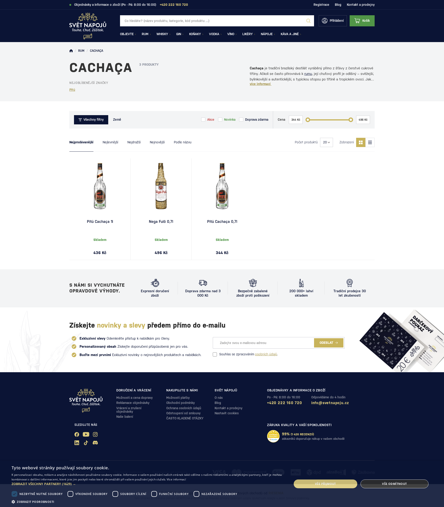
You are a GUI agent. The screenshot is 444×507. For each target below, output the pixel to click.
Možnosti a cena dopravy (134, 397)
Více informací (176, 479)
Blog (338, 4)
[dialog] (222, 484)
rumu (308, 74)
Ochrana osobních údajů (183, 408)
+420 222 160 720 (284, 403)
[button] (148, 484)
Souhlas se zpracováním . (248, 354)
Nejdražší (134, 142)
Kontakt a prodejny (361, 4)
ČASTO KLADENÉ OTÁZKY (185, 418)
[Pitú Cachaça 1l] (99, 186)
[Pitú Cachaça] (222, 186)
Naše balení (124, 416)
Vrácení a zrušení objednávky (128, 409)
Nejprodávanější (81, 142)
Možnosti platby (178, 397)
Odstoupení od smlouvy (183, 413)
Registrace (321, 4)
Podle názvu (182, 142)
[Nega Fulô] (161, 186)
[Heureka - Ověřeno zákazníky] (273, 436)
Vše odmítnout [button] (394, 484)
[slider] (307, 119)
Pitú (72, 90)
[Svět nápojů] (71, 51)
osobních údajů (266, 354)
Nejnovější (157, 142)
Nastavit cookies (227, 413)
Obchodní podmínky (180, 403)
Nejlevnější (110, 142)
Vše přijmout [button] (325, 484)
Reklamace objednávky (132, 403)
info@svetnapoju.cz (330, 403)
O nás (219, 397)
